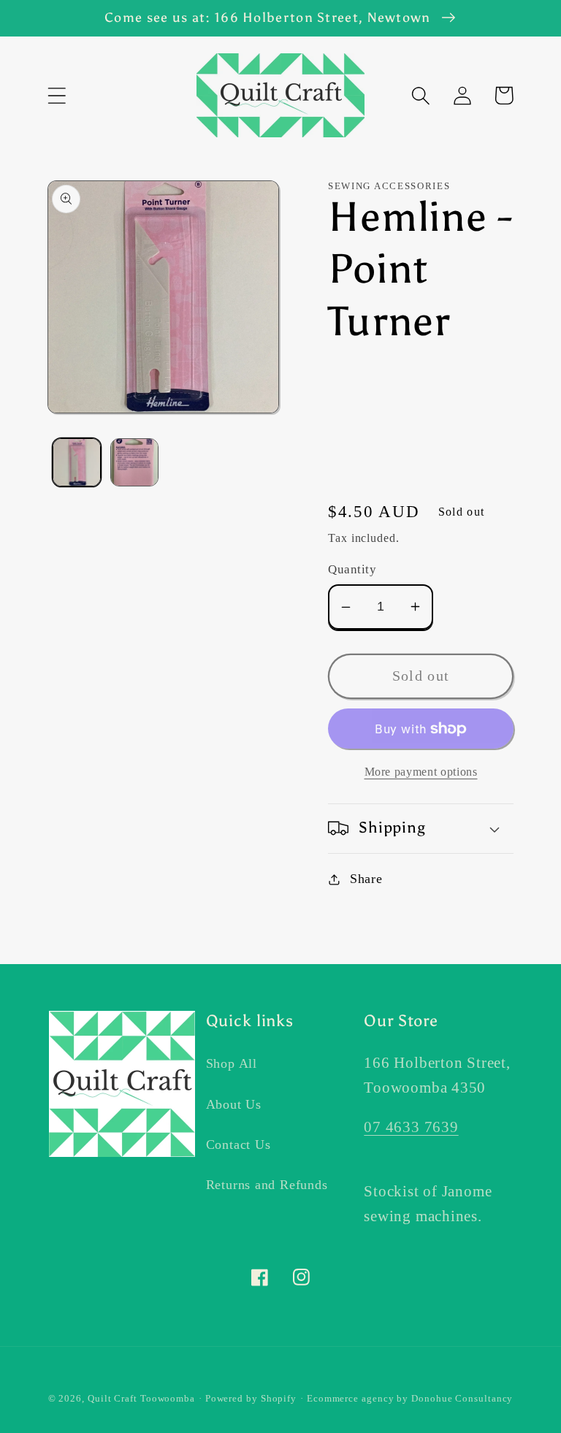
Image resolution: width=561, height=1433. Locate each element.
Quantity (352, 569)
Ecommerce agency (350, 1398)
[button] (56, 95)
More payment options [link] (421, 771)
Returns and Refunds (267, 1184)
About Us (234, 1104)
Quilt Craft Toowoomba (141, 1398)
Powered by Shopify (251, 1398)
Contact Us (238, 1144)
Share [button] (366, 878)
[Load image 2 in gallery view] (134, 462)
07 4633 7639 (411, 1126)
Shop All (231, 1063)
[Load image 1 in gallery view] (77, 462)
